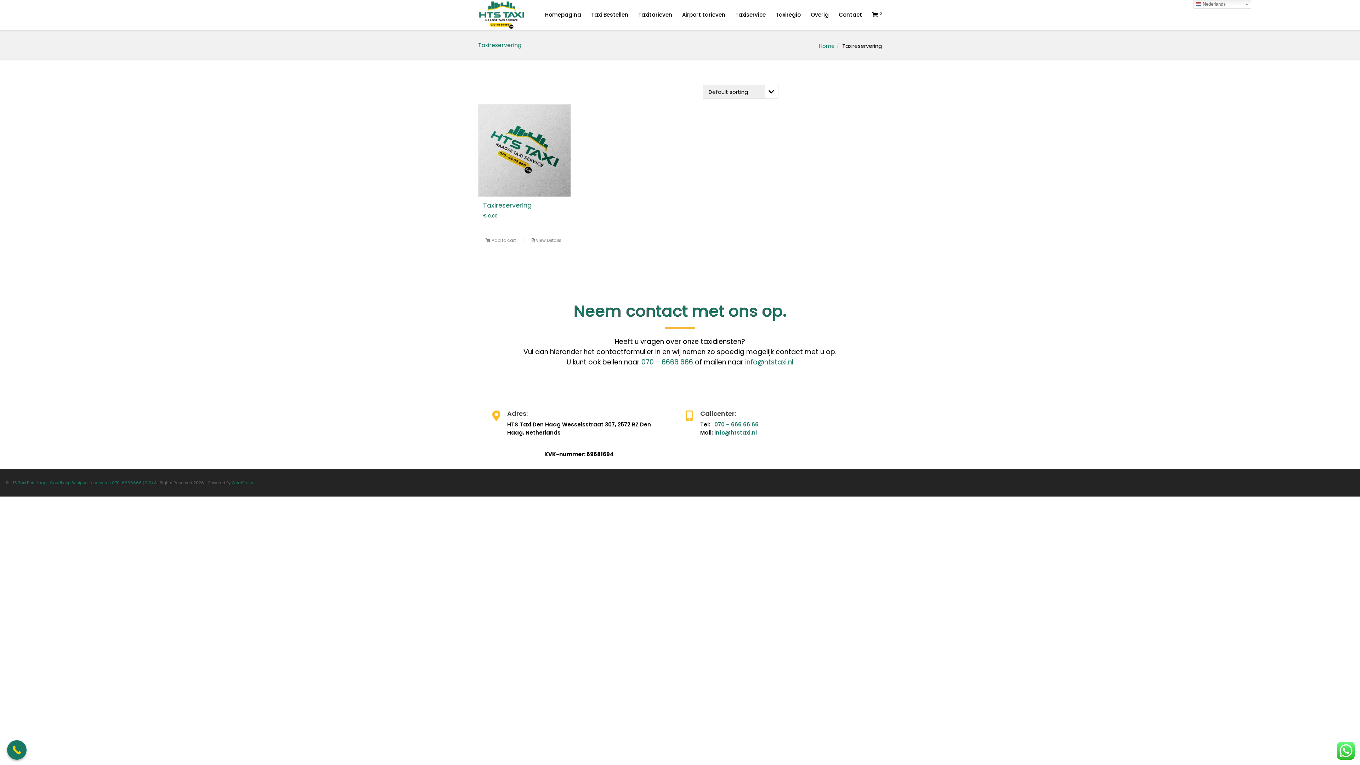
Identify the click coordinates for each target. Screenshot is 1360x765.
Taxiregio (788, 14)
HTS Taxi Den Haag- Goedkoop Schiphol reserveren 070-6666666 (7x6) (81, 483)
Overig (820, 14)
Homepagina (563, 14)
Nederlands (1213, 4)
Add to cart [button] (503, 240)
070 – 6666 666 (667, 362)
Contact (850, 14)
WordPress (242, 483)
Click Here (503, 414)
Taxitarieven (655, 14)
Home (827, 46)
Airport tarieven (703, 14)
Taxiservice (750, 14)
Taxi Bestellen (609, 14)
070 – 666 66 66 (736, 424)
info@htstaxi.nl (769, 362)
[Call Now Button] (17, 750)
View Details (548, 240)
